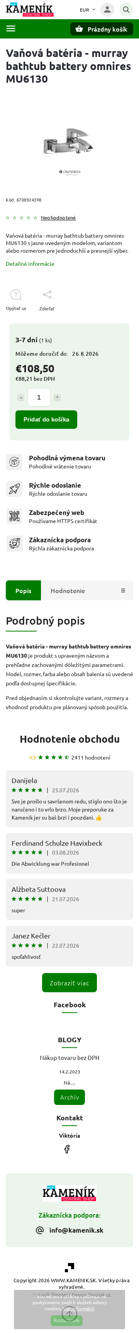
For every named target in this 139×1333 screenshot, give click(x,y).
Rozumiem (67, 1320)
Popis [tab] (23, 590)
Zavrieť (107, 322)
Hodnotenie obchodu (70, 738)
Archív (69, 1097)
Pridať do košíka (46, 419)
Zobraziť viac (69, 982)
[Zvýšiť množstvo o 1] (57, 397)
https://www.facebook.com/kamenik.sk (66, 1149)
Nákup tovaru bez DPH (70, 1057)
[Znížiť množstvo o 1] (20, 397)
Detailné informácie (30, 263)
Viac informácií (78, 1308)
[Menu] (11, 28)
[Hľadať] (126, 10)
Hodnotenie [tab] (68, 590)
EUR (85, 10)
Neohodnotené (58, 217)
